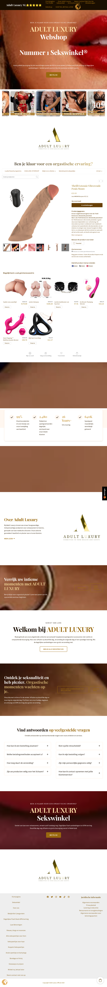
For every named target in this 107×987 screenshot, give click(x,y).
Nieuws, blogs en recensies (16, 930)
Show (104, 493)
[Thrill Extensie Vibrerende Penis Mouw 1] (15, 247)
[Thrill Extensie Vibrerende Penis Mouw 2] (23, 247)
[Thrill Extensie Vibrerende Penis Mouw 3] (32, 247)
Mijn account (30, 356)
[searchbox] (20, 177)
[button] (81, 3)
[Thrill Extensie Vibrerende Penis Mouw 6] (57, 247)
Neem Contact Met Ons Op (84, 1)
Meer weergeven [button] (77, 235)
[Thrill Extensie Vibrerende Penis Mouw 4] (40, 247)
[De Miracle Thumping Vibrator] (92, 287)
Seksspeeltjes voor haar (16, 941)
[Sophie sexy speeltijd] (15, 287)
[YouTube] (60, 897)
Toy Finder (49, 3)
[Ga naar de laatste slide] (3, 103)
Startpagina (50, 1)
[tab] (27, 746)
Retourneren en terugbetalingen (91, 910)
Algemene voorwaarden (90, 902)
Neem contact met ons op (16, 975)
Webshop (48, 7)
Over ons (16, 908)
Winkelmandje (77, 356)
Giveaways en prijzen (16, 964)
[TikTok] (64, 897)
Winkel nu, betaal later (16, 969)
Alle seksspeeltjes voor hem (16, 936)
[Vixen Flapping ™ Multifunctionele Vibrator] (15, 324)
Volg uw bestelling (45, 356)
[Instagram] (56, 897)
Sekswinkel (61, 3)
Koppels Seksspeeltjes (16, 947)
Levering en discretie (91, 908)
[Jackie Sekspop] (41, 287)
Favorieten (61, 356)
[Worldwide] (69, 897)
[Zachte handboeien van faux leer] (66, 287)
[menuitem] (99, 181)
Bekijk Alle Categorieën (16, 913)
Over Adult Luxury (64, 1)
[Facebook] (48, 897)
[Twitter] (52, 897)
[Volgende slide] (103, 103)
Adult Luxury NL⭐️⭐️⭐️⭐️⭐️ (24, 5)
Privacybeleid (91, 905)
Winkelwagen (90, 3)
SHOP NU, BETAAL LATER (64, 7)
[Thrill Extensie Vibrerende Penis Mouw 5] (48, 247)
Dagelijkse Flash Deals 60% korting (16, 919)
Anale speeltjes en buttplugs (16, 953)
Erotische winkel (74, 3)
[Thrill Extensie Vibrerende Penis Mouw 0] (7, 247)
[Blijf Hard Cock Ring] (41, 324)
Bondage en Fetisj (16, 958)
